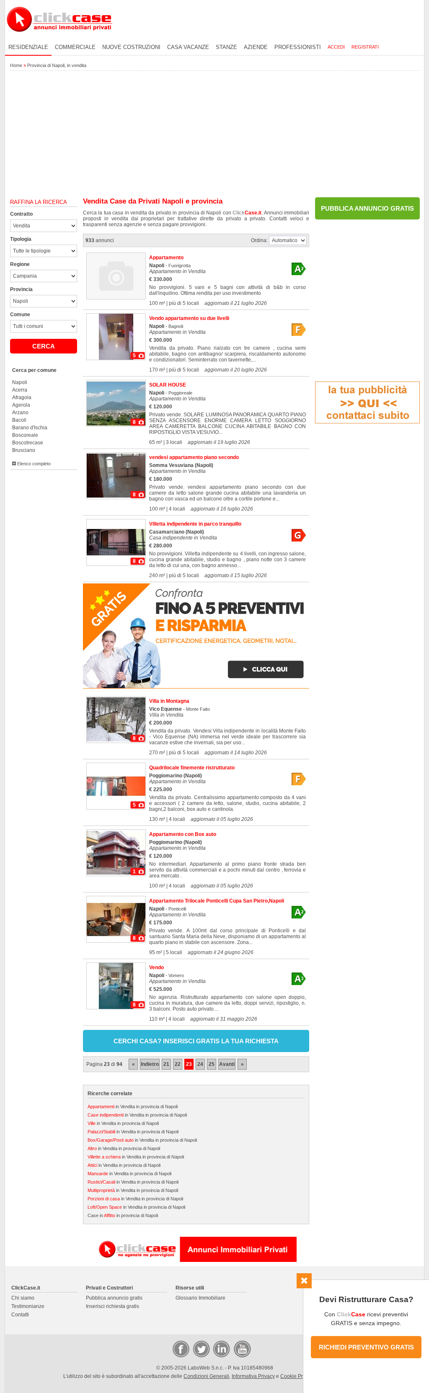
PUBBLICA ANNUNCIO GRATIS (367, 208)
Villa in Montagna (169, 701)
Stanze (226, 47)
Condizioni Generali (206, 1376)
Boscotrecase (27, 443)
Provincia (21, 289)
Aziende (256, 47)
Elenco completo (33, 463)
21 (166, 1064)
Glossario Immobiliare (200, 1298)
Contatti (20, 1315)
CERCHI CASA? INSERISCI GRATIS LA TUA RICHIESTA (196, 1041)
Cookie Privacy (297, 1376)
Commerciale (75, 47)
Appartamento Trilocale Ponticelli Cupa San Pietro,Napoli (216, 901)
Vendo (156, 967)
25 (211, 1064)
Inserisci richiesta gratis (112, 1306)
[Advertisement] (214, 134)
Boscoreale (25, 435)
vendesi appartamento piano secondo (194, 457)
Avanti (227, 1064)
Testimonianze (27, 1306)
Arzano (20, 412)
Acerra (19, 390)
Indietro (150, 1064)
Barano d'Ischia (29, 428)
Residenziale (28, 47)
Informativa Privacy (253, 1376)
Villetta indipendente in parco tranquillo (195, 524)
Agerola (21, 405)
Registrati (365, 46)
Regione (20, 264)
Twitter (200, 1348)
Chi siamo (22, 1298)
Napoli (19, 382)
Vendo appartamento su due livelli (189, 318)
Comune (20, 314)
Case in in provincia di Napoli (123, 1215)
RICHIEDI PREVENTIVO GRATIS (366, 1347)
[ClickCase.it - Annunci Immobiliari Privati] (59, 38)
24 (200, 1064)
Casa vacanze (188, 47)
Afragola (21, 397)
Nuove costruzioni (131, 47)
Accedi (336, 46)
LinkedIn (220, 1348)
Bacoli (19, 420)
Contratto (21, 214)
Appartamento (166, 258)
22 (178, 1064)
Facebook (180, 1348)
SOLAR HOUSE (167, 385)
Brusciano (23, 450)
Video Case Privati (241, 1348)
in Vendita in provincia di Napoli (133, 1106)
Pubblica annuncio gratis (114, 1298)
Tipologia (20, 239)
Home (16, 65)
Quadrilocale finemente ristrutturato (192, 768)
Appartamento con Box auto (182, 834)
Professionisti (297, 47)
